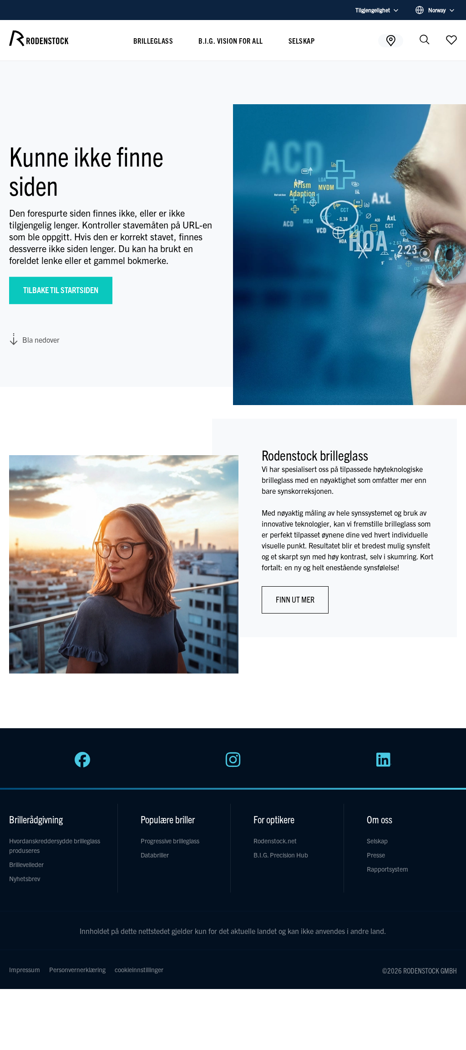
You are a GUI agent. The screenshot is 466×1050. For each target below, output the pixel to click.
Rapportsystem (387, 869)
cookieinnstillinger (139, 969)
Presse (376, 855)
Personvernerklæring (77, 969)
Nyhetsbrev (24, 878)
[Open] (451, 39)
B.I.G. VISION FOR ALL (230, 40)
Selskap (302, 40)
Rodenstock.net (275, 841)
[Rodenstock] (38, 42)
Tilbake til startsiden (60, 289)
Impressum (24, 969)
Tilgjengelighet (372, 9)
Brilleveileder (26, 864)
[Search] (424, 40)
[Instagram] (233, 765)
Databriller (155, 855)
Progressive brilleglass (170, 841)
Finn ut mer (295, 599)
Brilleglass (153, 40)
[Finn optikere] (390, 40)
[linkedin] (383, 765)
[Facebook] (82, 765)
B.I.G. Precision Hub (280, 855)
